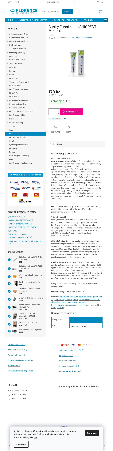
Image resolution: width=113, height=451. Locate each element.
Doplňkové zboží (19, 48)
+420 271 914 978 (19, 394)
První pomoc (14, 96)
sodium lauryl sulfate (63, 299)
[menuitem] (10, 20)
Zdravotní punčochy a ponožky (20, 360)
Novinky (12, 152)
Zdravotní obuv (15, 63)
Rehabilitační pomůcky (18, 41)
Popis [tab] (52, 144)
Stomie (12, 126)
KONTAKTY (12, 231)
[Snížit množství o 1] (58, 113)
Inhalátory (13, 71)
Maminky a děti (15, 85)
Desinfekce (14, 74)
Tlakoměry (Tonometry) (19, 82)
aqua (81, 296)
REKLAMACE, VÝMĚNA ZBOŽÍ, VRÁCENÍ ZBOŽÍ (24, 242)
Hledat (67, 11)
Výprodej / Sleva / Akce (18, 144)
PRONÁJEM (13, 93)
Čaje (11, 130)
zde (35, 437)
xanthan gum (73, 302)
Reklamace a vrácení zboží (70, 371)
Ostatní (12, 141)
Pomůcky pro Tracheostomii (21, 163)
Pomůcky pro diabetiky (18, 89)
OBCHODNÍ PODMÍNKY (17, 234)
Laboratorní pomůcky (18, 104)
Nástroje (12, 67)
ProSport (13, 148)
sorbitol (61, 296)
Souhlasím (92, 433)
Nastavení (21, 444)
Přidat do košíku (73, 112)
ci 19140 (60, 307)
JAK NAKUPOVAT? (53, 2)
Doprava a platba (66, 355)
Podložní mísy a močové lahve (21, 111)
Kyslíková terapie (16, 45)
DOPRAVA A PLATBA (16, 217)
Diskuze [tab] (60, 144)
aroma (75, 299)
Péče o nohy (14, 56)
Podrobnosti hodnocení (82, 37)
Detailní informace (56, 119)
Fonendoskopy (15, 119)
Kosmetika (13, 78)
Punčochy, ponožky (17, 52)
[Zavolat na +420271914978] (12, 2)
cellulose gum (61, 302)
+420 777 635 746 (19, 398)
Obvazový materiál (17, 59)
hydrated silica (72, 296)
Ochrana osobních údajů (69, 366)
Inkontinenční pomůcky (18, 100)
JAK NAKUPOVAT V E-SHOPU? (20, 220)
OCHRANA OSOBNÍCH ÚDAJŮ (20, 238)
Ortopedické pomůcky (18, 34)
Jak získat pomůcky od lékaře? (72, 350)
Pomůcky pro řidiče (17, 115)
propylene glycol (91, 296)
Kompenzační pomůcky (18, 37)
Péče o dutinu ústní (17, 133)
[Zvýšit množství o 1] (58, 110)
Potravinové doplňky (17, 137)
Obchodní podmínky (67, 361)
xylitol (62, 305)
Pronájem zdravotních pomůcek (21, 371)
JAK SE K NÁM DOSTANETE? (20, 224)
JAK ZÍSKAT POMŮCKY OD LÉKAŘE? (22, 227)
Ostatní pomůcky (16, 122)
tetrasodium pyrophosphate (77, 305)
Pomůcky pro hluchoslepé (20, 155)
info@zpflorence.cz (20, 390)
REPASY (12, 159)
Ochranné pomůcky (17, 108)
